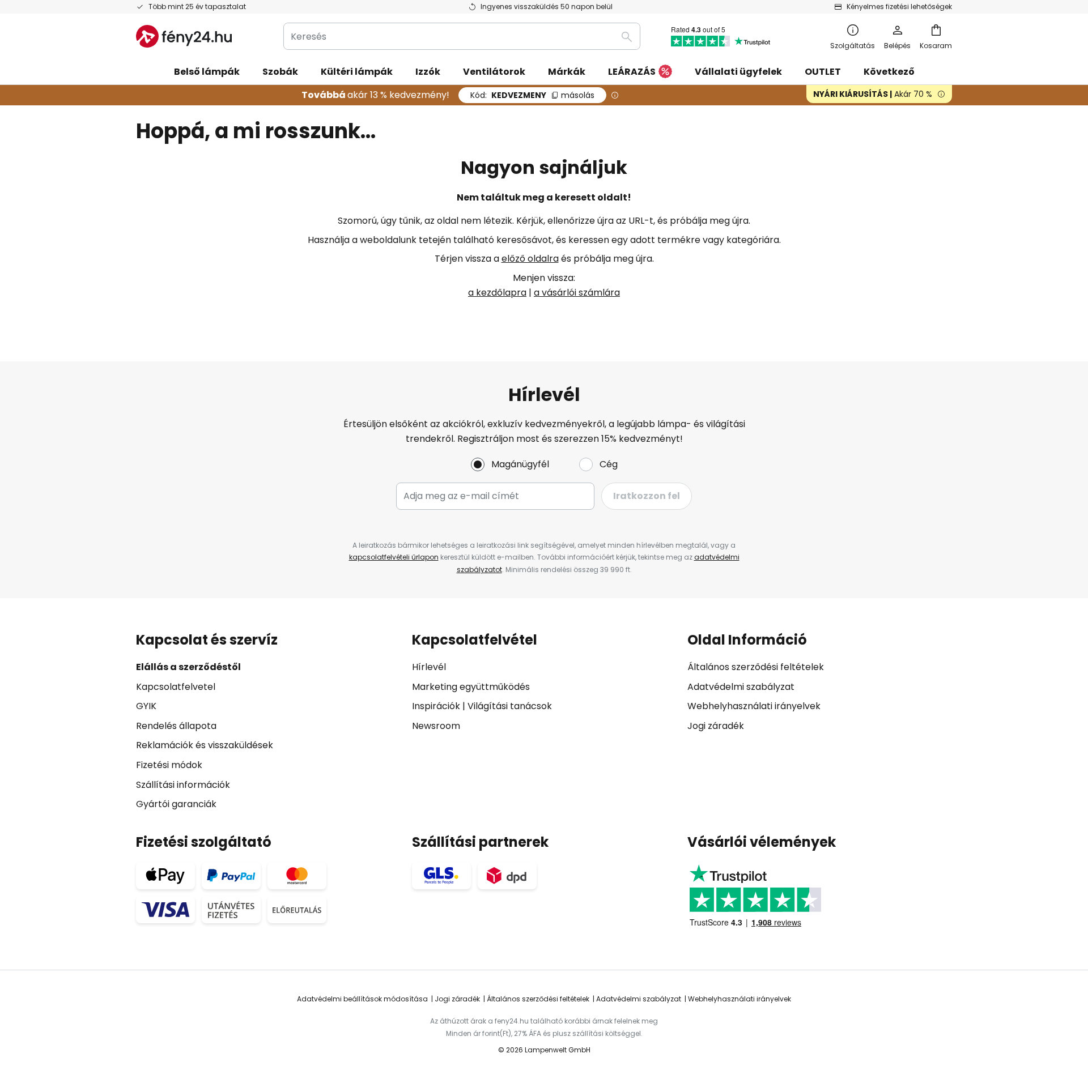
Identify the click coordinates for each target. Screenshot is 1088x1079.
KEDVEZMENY (532, 95)
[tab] (268, 722)
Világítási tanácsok (510, 706)
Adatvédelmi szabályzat (740, 686)
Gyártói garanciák (176, 804)
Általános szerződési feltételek (755, 666)
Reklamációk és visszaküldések (204, 745)
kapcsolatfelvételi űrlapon (394, 557)
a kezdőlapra (497, 292)
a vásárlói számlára (577, 292)
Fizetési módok (169, 764)
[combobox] (462, 36)
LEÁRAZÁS (632, 71)
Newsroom (436, 725)
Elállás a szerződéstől (188, 666)
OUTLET (823, 71)
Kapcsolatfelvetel (175, 686)
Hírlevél (429, 666)
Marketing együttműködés (471, 686)
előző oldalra (530, 258)
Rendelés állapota (176, 725)
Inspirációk (436, 706)
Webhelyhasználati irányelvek (754, 706)
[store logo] (184, 36)
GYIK (146, 706)
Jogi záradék (715, 725)
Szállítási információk (183, 784)
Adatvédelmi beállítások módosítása (362, 999)
